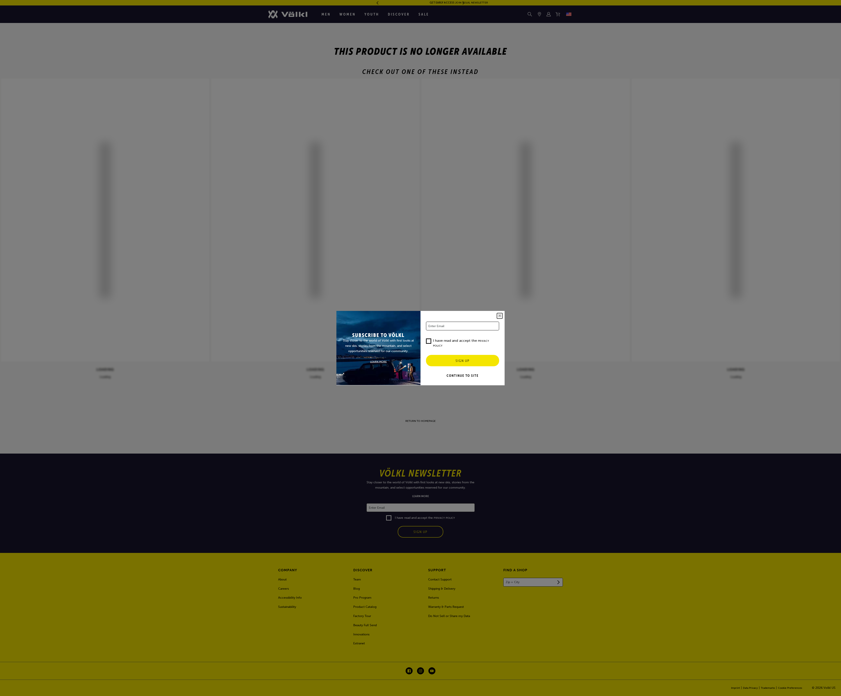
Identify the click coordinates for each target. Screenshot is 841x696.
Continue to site (463, 375)
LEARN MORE (378, 361)
